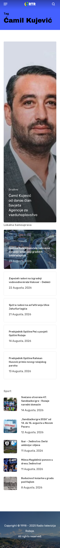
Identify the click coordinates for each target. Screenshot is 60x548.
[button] (5, 4)
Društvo (13, 189)
